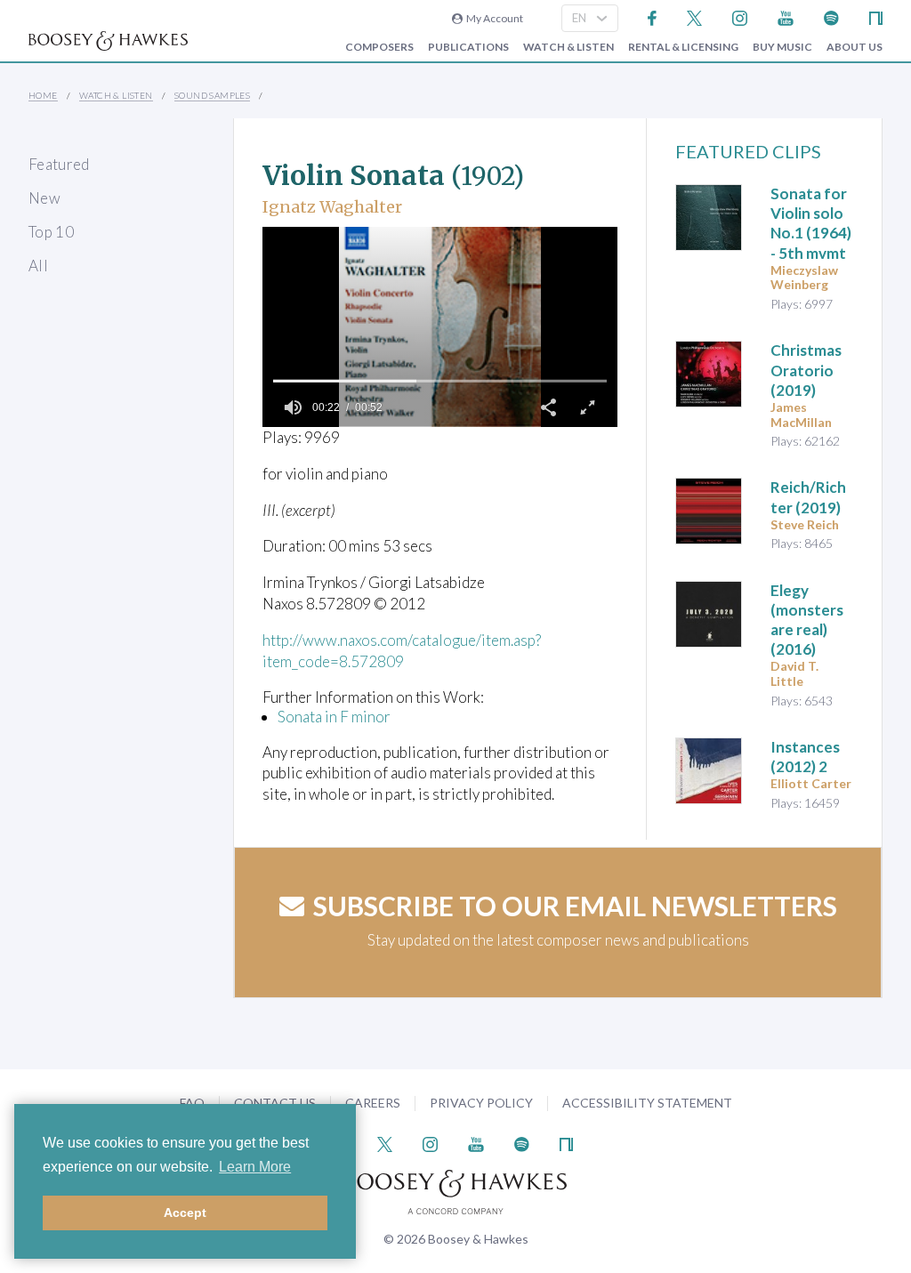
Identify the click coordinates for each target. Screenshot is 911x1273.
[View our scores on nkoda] (876, 16)
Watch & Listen (568, 47)
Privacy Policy (481, 1102)
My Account (493, 18)
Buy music (782, 47)
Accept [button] (185, 1212)
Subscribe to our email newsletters (575, 906)
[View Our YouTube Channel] (786, 16)
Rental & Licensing (683, 47)
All (38, 265)
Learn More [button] (255, 1166)
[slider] (439, 381)
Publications (468, 47)
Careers (372, 1102)
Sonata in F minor (334, 716)
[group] (292, 407)
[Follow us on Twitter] (694, 16)
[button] (548, 407)
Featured (59, 164)
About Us (854, 47)
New (44, 198)
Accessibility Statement (647, 1102)
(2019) (806, 370)
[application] (439, 327)
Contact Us (275, 1102)
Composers (379, 47)
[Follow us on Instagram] (739, 16)
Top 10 (51, 231)
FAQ (192, 1102)
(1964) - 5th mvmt (810, 223)
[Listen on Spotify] (831, 16)
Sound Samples (212, 95)
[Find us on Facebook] (652, 16)
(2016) (806, 619)
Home (43, 95)
